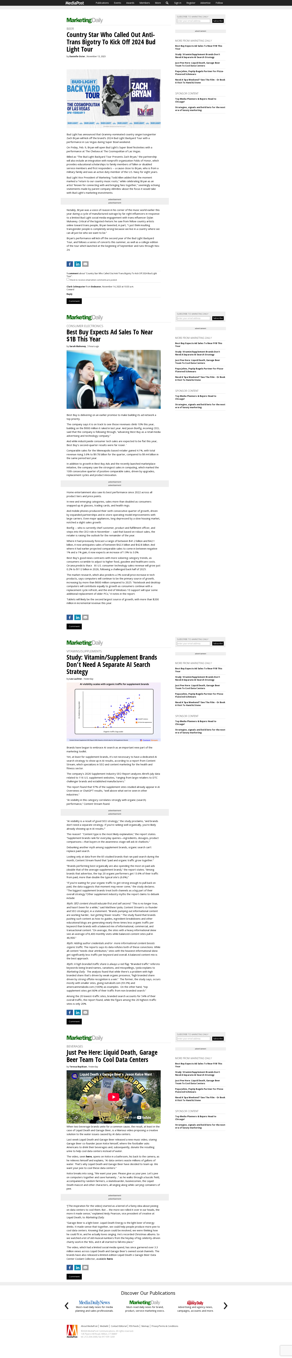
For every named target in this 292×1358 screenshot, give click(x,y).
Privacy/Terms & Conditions (165, 1326)
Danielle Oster (77, 56)
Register (190, 2)
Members (144, 2)
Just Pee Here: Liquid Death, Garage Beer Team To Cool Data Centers (197, 64)
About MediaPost (89, 1326)
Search (167, 3)
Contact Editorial (119, 1326)
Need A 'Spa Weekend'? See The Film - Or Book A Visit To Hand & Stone (200, 81)
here (89, 1156)
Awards (130, 2)
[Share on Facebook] (70, 264)
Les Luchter (75, 678)
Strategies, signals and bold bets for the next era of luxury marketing (200, 109)
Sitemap (145, 1326)
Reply (69, 294)
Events (117, 2)
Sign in (177, 2)
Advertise (205, 2)
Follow (219, 2)
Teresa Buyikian (78, 1066)
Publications (102, 2)
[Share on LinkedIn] (77, 264)
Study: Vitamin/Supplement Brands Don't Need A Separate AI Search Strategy (197, 56)
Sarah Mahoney (77, 346)
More (158, 2)
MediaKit (104, 1326)
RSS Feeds (134, 1326)
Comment (74, 301)
